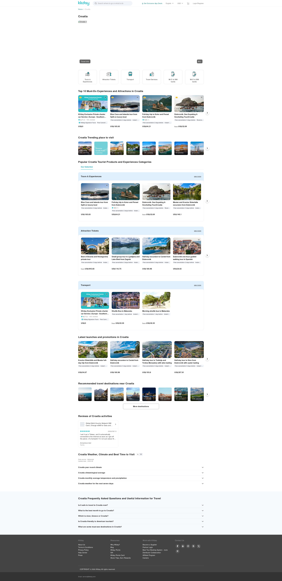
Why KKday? (115, 545)
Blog (112, 547)
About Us (81, 545)
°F (141, 454)
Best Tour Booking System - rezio (155, 550)
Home (80, 9)
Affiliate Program (149, 555)
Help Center (82, 552)
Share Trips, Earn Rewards (120, 558)
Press (80, 555)
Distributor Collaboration (152, 552)
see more (197, 176)
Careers (146, 558)
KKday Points (115, 550)
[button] (85, 61)
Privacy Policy (83, 550)
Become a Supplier (150, 545)
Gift (111, 552)
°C (137, 454)
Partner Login (148, 547)
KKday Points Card (117, 555)
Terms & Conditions (85, 547)
